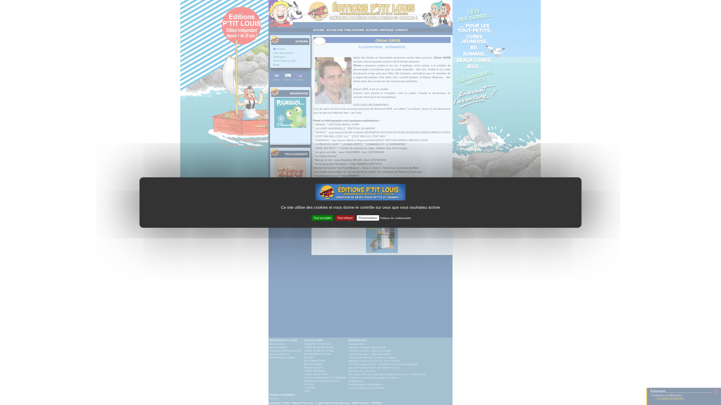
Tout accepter (322, 217)
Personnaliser (368, 217)
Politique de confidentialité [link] (395, 217)
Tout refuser (345, 217)
